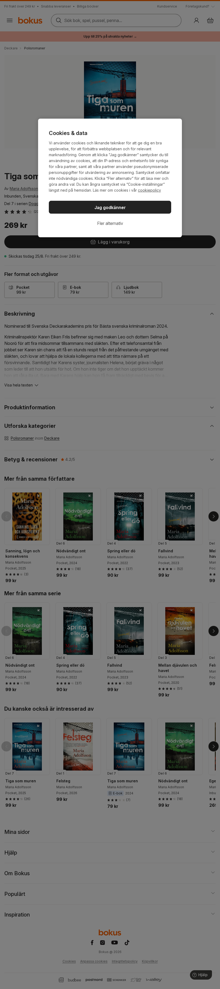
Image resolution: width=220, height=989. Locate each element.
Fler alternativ (110, 223)
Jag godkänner (110, 207)
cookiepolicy (149, 190)
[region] (110, 178)
